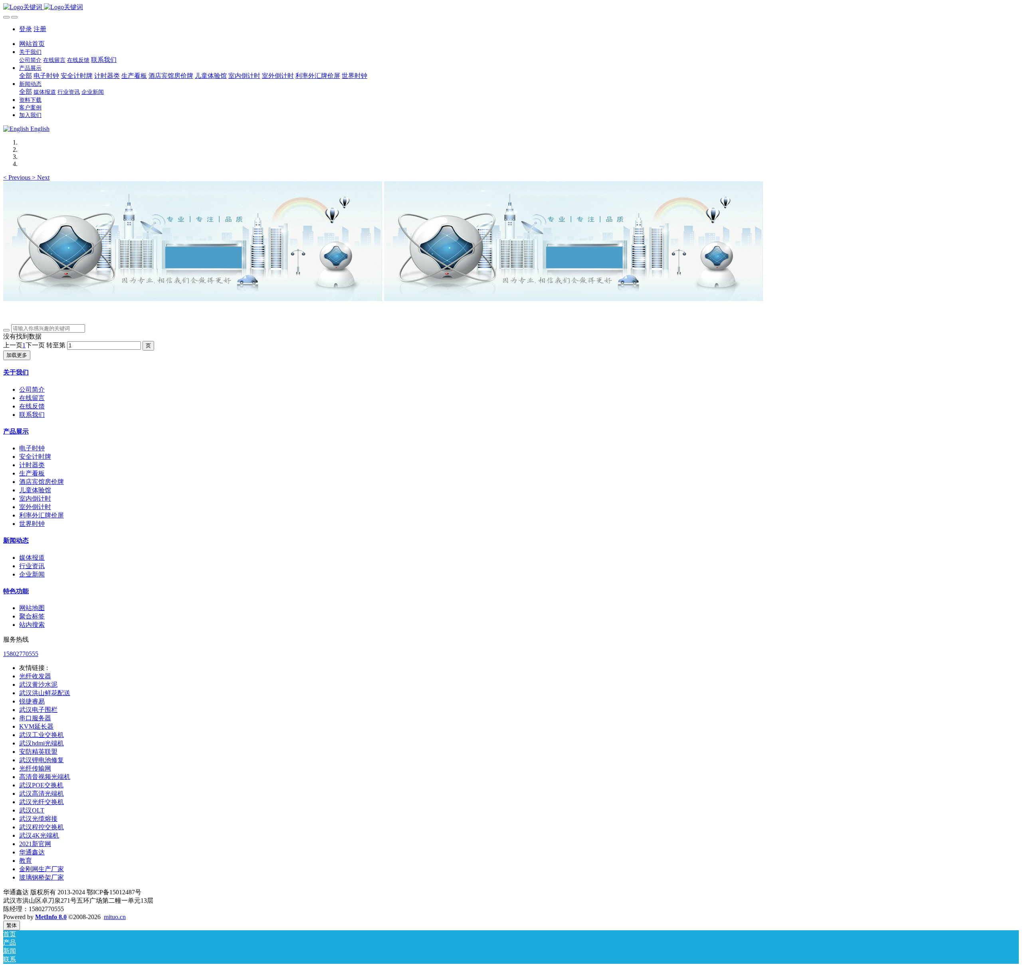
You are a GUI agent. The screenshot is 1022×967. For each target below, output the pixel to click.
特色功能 (16, 591)
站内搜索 (32, 624)
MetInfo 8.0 (51, 916)
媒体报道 (32, 557)
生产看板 (32, 473)
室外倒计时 (35, 506)
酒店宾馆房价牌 (41, 481)
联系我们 (32, 414)
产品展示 (16, 431)
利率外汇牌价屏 (41, 515)
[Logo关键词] (511, 7)
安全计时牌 (35, 456)
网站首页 (32, 43)
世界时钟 (32, 523)
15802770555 (20, 653)
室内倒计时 (35, 498)
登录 (25, 29)
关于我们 (16, 372)
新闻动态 (16, 540)
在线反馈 (32, 406)
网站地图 (32, 607)
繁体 (11, 925)
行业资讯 (32, 566)
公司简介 (32, 389)
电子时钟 (32, 448)
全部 (25, 75)
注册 (40, 29)
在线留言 (32, 397)
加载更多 (16, 355)
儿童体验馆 (35, 490)
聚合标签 (32, 616)
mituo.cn (115, 916)
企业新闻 (32, 574)
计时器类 (32, 465)
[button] (17, 177)
